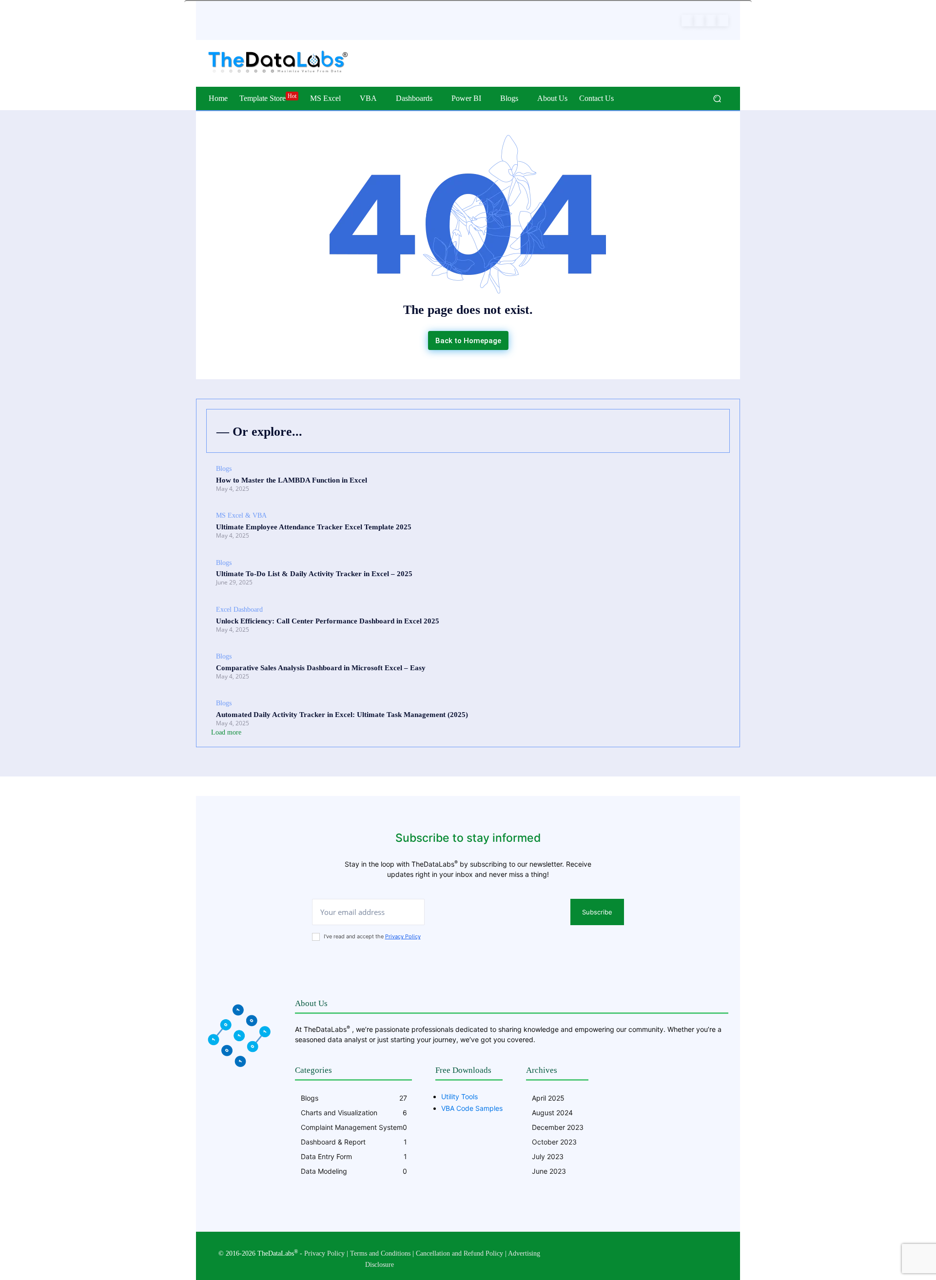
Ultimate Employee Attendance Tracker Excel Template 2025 (313, 527)
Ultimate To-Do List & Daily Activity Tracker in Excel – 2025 (314, 574)
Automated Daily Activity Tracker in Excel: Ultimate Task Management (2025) (342, 714)
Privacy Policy (403, 936)
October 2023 (554, 1142)
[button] (716, 98)
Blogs (224, 468)
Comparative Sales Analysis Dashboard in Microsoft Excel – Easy (321, 668)
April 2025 (548, 1098)
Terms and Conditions (380, 1253)
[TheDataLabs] (278, 62)
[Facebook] (687, 20)
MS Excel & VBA (241, 515)
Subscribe (597, 912)
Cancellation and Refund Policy (459, 1253)
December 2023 (558, 1127)
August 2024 (552, 1112)
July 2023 (548, 1156)
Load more (226, 732)
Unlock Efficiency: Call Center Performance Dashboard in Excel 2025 (327, 621)
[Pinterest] (699, 20)
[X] (711, 20)
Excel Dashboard (239, 609)
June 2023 (549, 1171)
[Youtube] (722, 20)
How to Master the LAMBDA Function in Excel (291, 480)
